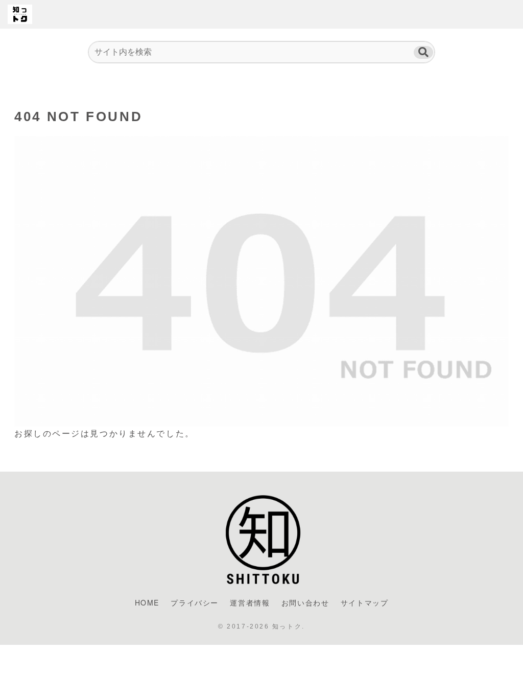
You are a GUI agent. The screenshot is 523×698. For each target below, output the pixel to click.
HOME (147, 602)
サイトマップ (365, 602)
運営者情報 (250, 602)
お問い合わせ (305, 602)
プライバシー (195, 602)
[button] (423, 52)
